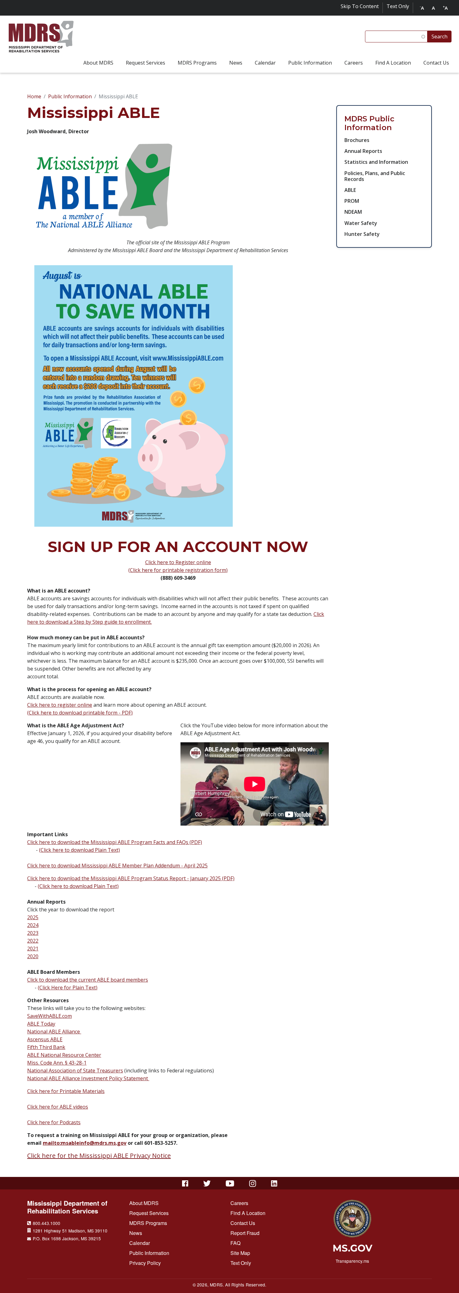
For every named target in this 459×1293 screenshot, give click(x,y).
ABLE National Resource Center (64, 1054)
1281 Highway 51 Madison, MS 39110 (70, 1230)
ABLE (350, 190)
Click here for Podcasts (54, 1122)
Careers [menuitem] (353, 62)
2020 (32, 956)
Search (439, 36)
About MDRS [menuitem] (98, 62)
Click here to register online (59, 704)
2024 (32, 925)
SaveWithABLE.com (49, 1015)
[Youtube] (230, 1183)
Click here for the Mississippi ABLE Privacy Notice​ (99, 1155)
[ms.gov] (352, 1250)
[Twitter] (207, 1183)
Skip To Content (360, 6)
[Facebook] (185, 1183)
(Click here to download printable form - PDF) (80, 712)
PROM (351, 201)
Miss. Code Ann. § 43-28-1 (56, 1062)
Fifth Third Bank (46, 1047)
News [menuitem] (235, 62)
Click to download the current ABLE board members (87, 979)
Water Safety (360, 223)
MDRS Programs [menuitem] (197, 62)
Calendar (139, 1243)
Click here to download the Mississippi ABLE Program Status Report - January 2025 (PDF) (130, 878)
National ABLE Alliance (54, 1031)
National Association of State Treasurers (75, 1070)
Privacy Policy (145, 1262)
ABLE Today (41, 1023)
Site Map (240, 1252)
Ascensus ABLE (44, 1039)
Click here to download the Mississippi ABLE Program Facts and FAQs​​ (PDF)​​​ (114, 842)
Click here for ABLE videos (57, 1106)
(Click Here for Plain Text (67, 987)
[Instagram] (252, 1183)
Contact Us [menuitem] (436, 62)
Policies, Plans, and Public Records (374, 176)
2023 (32, 932)
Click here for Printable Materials (66, 1091)
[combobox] (396, 36)
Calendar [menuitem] (265, 62)
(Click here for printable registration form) (178, 570)
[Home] (41, 36)
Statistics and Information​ (376, 162)
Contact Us (242, 1223)
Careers (239, 1203)
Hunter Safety (362, 234)
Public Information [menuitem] (310, 62)
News (135, 1233)
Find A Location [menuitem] (393, 62)
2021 (32, 948)
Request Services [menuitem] (145, 62)
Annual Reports (363, 151)
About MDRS (144, 1203)
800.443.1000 (46, 1223)
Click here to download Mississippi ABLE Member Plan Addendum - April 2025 (117, 865)
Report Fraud (244, 1233)
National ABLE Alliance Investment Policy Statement (88, 1078)
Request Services (149, 1213)
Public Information (70, 96)
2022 (32, 940)
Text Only (398, 6)
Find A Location (247, 1213)
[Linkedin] (274, 1183)
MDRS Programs (148, 1223)
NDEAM (353, 211)
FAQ (235, 1243)
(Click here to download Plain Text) (79, 850)
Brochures (356, 140)
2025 (32, 917)
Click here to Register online (178, 562)
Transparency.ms (352, 1260)
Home (34, 96)
